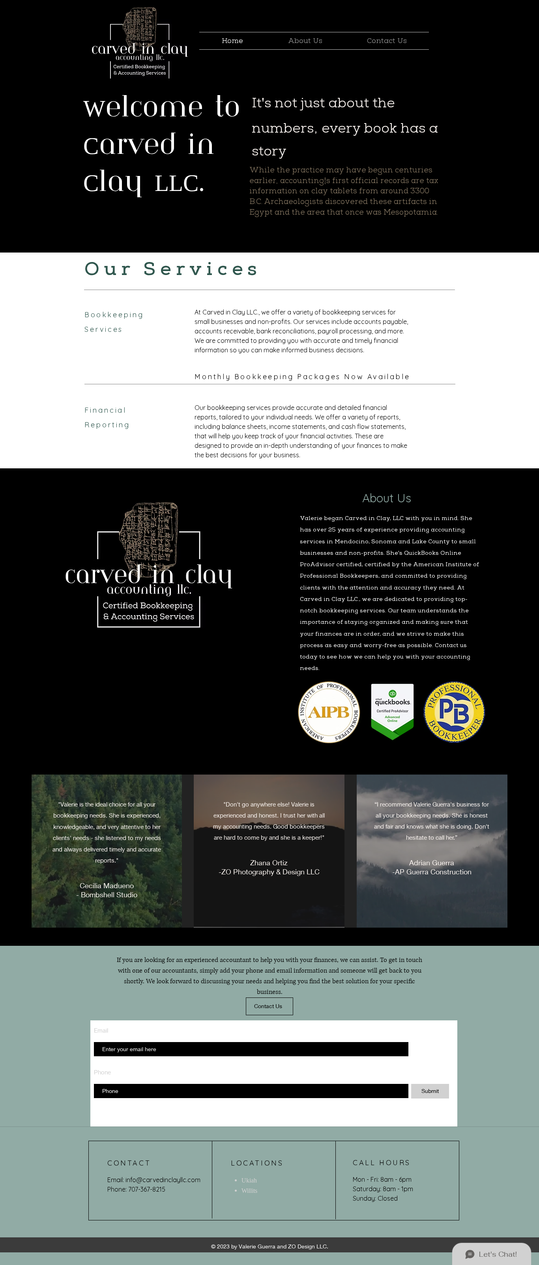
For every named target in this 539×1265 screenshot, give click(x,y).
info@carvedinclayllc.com (162, 1180)
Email (101, 1030)
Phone (102, 1072)
